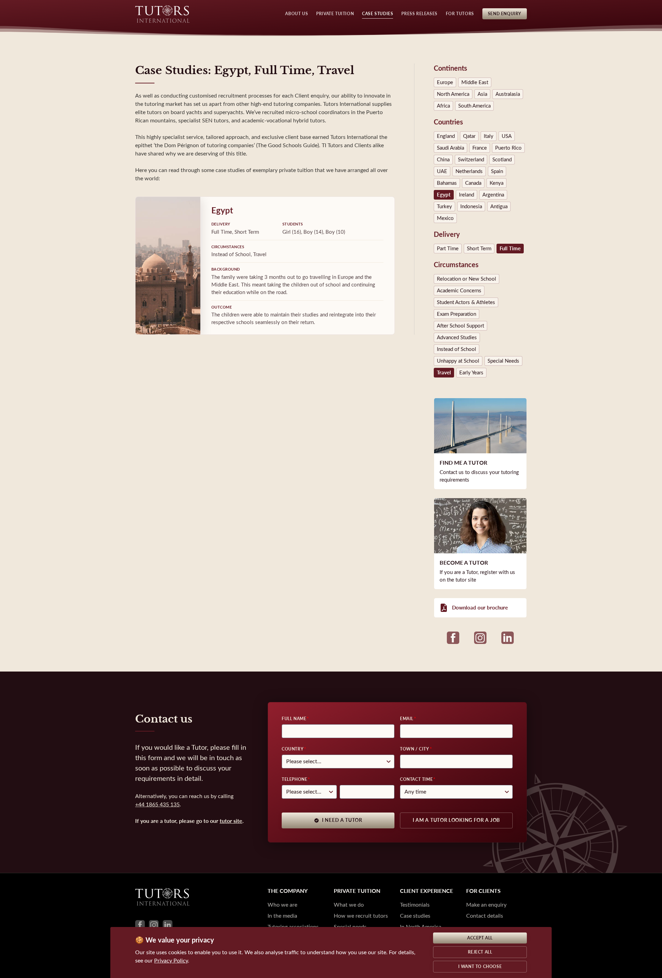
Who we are (282, 904)
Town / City (414, 749)
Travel (444, 373)
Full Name (294, 718)
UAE (442, 171)
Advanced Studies (457, 337)
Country (292, 749)
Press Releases (419, 13)
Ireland (466, 195)
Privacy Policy (171, 960)
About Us (296, 13)
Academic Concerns (459, 291)
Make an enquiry (486, 904)
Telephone (294, 779)
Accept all (480, 938)
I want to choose (480, 966)
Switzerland (471, 160)
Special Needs (503, 361)
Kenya (496, 183)
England (446, 136)
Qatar (469, 136)
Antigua (499, 206)
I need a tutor (342, 820)
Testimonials (415, 904)
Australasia (507, 94)
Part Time (448, 248)
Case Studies (377, 13)
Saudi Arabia (450, 148)
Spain (497, 171)
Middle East (474, 82)
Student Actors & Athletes (466, 302)
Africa (443, 106)
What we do (349, 904)
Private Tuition (335, 13)
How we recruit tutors (361, 916)
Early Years (471, 373)
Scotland (502, 160)
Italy (488, 136)
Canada (473, 183)
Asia (482, 94)
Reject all (480, 952)
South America (474, 106)
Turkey (444, 206)
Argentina (493, 195)
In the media (282, 916)
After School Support (460, 326)
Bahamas (447, 183)
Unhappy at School (458, 361)
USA (507, 136)
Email (406, 718)
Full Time (510, 248)
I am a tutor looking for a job (456, 820)
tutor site (231, 821)
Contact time (416, 779)
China (443, 160)
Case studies (415, 916)
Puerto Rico (508, 148)
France (479, 148)
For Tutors (460, 13)
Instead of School (456, 349)
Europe (445, 82)
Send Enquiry (504, 13)
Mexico (445, 218)
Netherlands (469, 171)
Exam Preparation (456, 314)
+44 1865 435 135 (157, 804)
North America (453, 94)
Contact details (484, 916)
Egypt (444, 195)
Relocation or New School (466, 279)
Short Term (479, 248)
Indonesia (471, 206)
